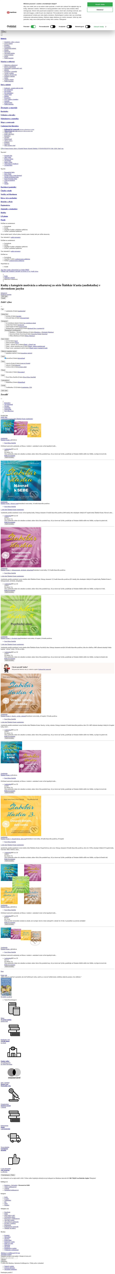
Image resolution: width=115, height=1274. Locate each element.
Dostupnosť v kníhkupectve (12, 330)
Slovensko (21, 372)
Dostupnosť (4, 321)
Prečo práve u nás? (9, 1215)
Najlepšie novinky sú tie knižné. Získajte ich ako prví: (16, 1256)
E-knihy (6, 1198)
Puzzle (3, 220)
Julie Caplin (7, 157)
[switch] (52, 26)
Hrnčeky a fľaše (6, 202)
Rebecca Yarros (8, 159)
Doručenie (7, 1212)
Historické (7, 51)
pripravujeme (23, 326)
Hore (2, 971)
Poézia (6, 56)
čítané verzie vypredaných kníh (38, 348)
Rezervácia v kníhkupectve (12, 1218)
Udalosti (6, 1188)
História (6, 70)
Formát (3, 385)
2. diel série (12, 576)
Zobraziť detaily (99, 26)
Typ (2, 309)
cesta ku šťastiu (25, 363)
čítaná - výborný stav (30, 344)
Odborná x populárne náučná (8, 351)
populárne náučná (26, 353)
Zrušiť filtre (4, 417)
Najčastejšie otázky (9, 1217)
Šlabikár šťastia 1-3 (6, 440)
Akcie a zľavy (8, 140)
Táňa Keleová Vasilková (11, 163)
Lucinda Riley (8, 165)
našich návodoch (15, 237)
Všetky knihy (8, 132)
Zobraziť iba (4, 314)
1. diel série (12, 509)
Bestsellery (7, 136)
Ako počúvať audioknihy (11, 1222)
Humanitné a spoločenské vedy (13, 68)
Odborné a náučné (9, 277)
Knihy (6, 276)
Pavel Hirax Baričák (30, 377)
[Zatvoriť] (1, 306)
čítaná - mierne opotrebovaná (36, 346)
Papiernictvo (5, 205)
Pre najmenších (8, 89)
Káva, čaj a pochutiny (9, 198)
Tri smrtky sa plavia (6, 997)
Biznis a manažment (10, 66)
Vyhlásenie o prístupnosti (11, 1250)
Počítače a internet (9, 76)
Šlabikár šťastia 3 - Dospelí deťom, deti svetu (13, 839)
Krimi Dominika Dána (10, 179)
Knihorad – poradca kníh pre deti (13, 88)
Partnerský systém (9, 1242)
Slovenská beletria (9, 53)
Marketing (7, 1245)
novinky (19, 316)
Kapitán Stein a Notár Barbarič (13, 175)
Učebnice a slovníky (8, 115)
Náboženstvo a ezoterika (10, 119)
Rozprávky (7, 98)
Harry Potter (7, 174)
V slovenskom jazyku (7, 419)
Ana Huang (7, 160)
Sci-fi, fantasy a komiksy (11, 99)
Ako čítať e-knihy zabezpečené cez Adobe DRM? (15, 270)
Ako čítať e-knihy (9, 1220)
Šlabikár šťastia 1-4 (6, 949)
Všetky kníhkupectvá (10, 1187)
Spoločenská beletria (10, 48)
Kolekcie (6, 142)
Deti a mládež (6, 85)
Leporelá (6, 101)
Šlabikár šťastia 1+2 (6, 775)
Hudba (3, 213)
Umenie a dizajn (9, 79)
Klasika (6, 50)
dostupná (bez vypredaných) (36, 328)
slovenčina (21, 358)
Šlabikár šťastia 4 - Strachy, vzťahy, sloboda (13, 716)
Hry (5, 1202)
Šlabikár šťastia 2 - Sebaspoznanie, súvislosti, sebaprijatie (17, 570)
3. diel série (12, 845)
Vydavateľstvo (5, 380)
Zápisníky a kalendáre (9, 209)
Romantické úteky (9, 172)
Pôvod (3, 370)
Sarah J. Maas (8, 162)
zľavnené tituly (25, 318)
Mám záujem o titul (9, 145)
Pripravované (8, 139)
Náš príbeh (7, 1237)
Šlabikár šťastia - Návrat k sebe (9, 503)
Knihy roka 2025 (9, 134)
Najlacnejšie (7, 409)
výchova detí (23, 367)
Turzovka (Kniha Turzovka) (39, 334)
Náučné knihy (8, 102)
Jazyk (3, 356)
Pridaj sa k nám (8, 1243)
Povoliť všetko (100, 4)
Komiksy (7, 45)
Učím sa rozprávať (9, 180)
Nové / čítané (4, 339)
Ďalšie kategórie (8, 58)
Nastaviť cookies (9, 1266)
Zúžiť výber (4, 390)
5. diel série (12, 644)
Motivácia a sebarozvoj (10, 65)
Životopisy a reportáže (10, 71)
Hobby (6, 78)
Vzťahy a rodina (9, 73)
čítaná (17, 342)
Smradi (6, 183)
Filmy (6, 1203)
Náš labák (7, 1246)
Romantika (7, 47)
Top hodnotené (8, 404)
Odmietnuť (100, 9)
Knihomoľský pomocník (44, 669)
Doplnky (3, 31)
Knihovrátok (8, 1240)
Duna (5, 182)
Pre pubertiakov (8, 93)
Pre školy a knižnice (10, 1223)
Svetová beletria (8, 55)
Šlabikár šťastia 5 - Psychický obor (10, 638)
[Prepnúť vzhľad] (2, 34)
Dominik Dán (8, 155)
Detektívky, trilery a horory (12, 42)
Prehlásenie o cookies (10, 1248)
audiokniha (21, 311)
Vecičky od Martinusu (9, 194)
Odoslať (3, 1259)
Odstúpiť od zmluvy (10, 1228)
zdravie (17, 365)
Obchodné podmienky (10, 1269)
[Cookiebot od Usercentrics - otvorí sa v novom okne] (11, 26)
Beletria (3, 39)
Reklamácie (7, 1225)
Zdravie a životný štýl (10, 75)
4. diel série (12, 722)
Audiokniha (7, 449)
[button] (59, 452)
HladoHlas (21, 382)
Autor (2, 375)
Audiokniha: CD (27, 387)
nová (16, 341)
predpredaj (21, 325)
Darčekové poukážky (8, 187)
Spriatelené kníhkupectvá (11, 1190)
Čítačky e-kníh (6, 191)
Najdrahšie (7, 407)
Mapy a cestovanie (7, 122)
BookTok (7, 144)
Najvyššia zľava (8, 411)
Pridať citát (4, 975)
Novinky (6, 137)
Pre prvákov (7, 91)
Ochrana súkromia (9, 1268)
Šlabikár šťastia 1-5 (6, 907)
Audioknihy (7, 1200)
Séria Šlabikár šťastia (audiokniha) (23, 419)
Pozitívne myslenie (6, 294)
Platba (6, 1214)
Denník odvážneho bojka (11, 177)
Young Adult (8, 94)
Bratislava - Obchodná (10, 1185)
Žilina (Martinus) (30, 336)
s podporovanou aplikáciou (22, 259)
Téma (2, 361)
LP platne (4, 216)
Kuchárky (4, 111)
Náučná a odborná (8, 62)
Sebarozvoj (4, 293)
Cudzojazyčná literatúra (10, 126)
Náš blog (6, 1238)
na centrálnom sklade (30, 323)
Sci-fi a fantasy (8, 43)
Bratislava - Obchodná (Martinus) (44, 332)
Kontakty (7, 1235)
